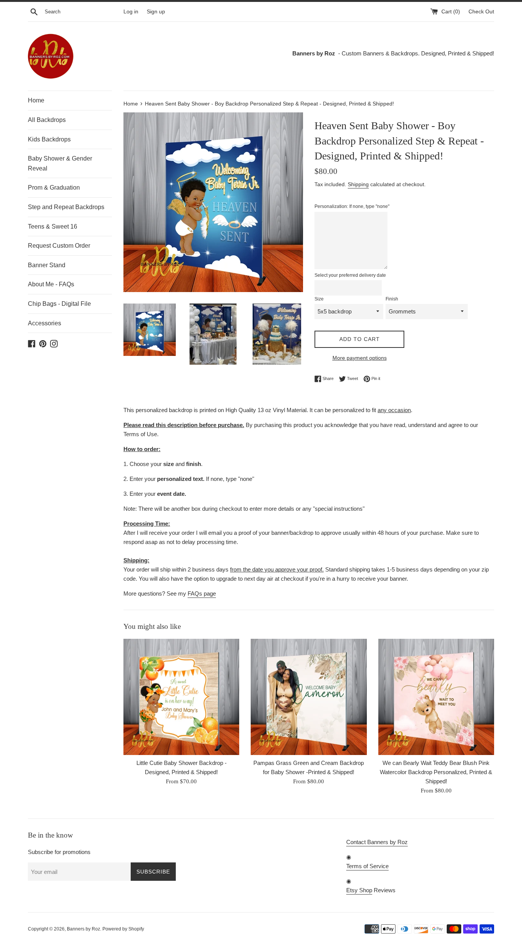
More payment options (359, 358)
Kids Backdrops (49, 139)
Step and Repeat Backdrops (66, 207)
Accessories (44, 323)
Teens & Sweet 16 (52, 226)
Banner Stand (46, 265)
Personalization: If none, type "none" (351, 206)
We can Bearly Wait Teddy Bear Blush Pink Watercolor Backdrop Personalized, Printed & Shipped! (436, 772)
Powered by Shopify (123, 929)
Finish (392, 299)
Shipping (358, 184)
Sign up (156, 12)
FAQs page (202, 593)
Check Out (481, 12)
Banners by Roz (83, 929)
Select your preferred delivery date (350, 275)
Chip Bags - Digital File (59, 303)
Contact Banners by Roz (377, 842)
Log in (130, 12)
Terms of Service (367, 866)
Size (319, 299)
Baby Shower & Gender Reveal (60, 163)
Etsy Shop (359, 890)
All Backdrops (47, 120)
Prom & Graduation (54, 187)
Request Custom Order (59, 245)
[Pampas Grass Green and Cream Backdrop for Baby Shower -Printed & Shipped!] (308, 697)
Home (36, 100)
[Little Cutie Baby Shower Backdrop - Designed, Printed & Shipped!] (181, 697)
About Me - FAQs (51, 284)
